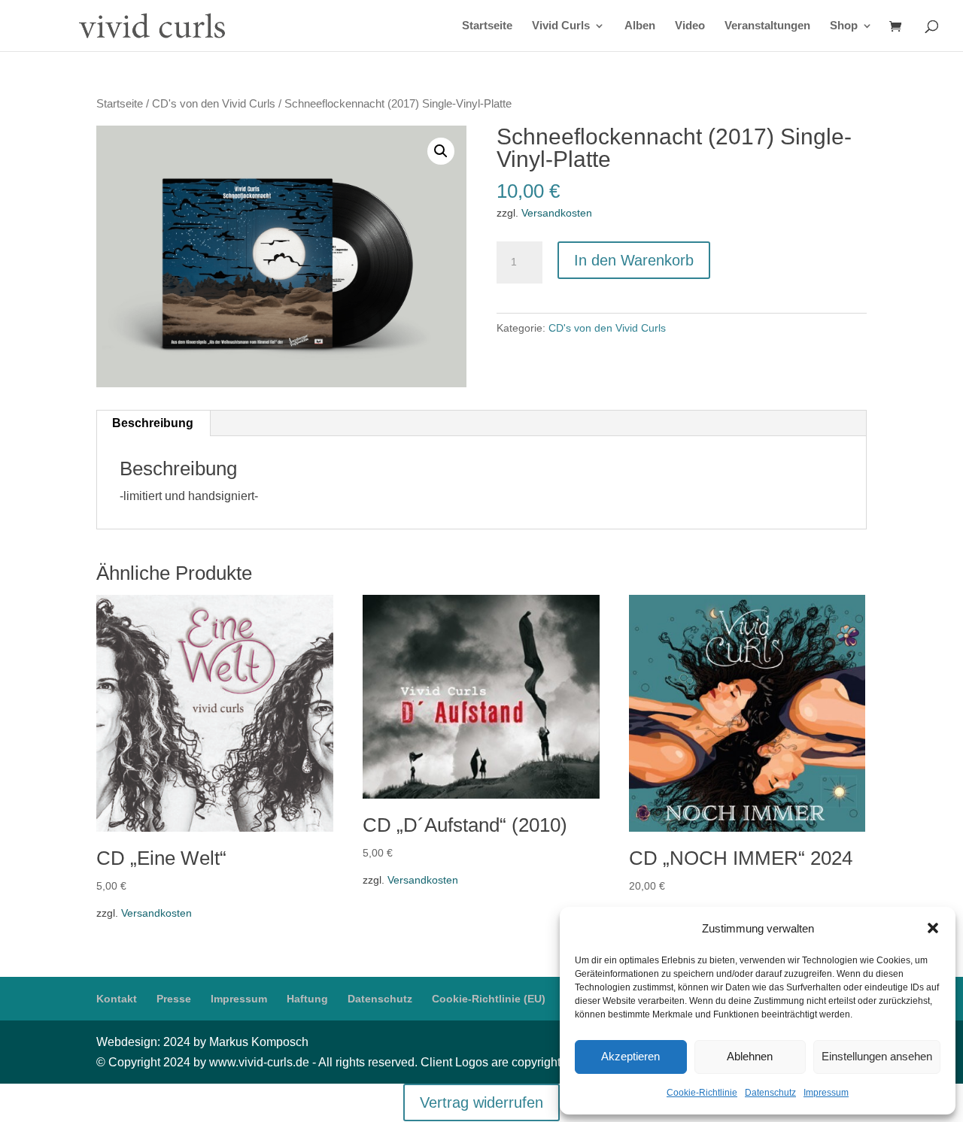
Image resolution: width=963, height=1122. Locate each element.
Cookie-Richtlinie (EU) (488, 999)
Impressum (826, 1092)
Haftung (307, 999)
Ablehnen (750, 1056)
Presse (173, 999)
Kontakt (116, 999)
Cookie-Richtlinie (702, 1092)
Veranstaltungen (767, 26)
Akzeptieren (630, 1056)
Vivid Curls (561, 26)
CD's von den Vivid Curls (213, 104)
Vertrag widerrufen (481, 1102)
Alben (639, 26)
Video (690, 26)
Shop (844, 26)
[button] (932, 928)
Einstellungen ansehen (877, 1056)
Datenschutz (770, 1092)
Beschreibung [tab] (152, 423)
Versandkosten (556, 213)
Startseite (487, 26)
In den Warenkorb (634, 260)
